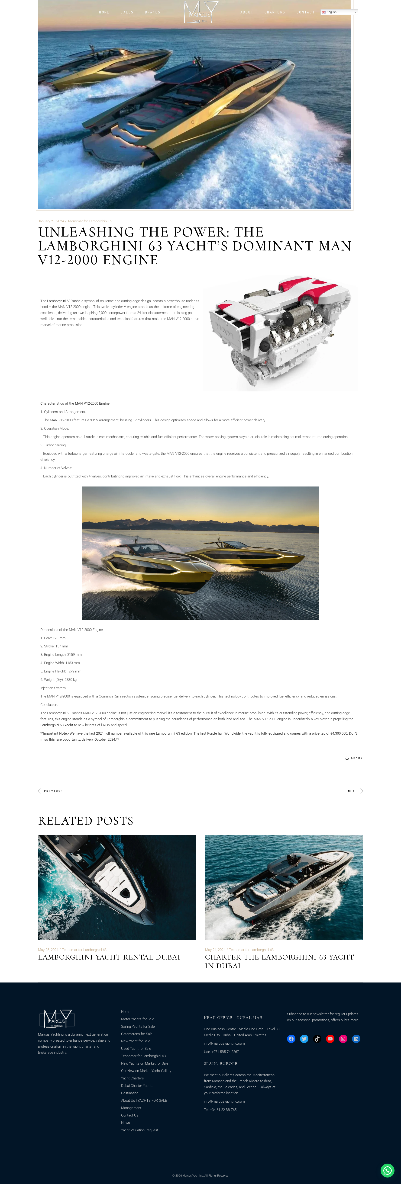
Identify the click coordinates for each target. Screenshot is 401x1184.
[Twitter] (304, 1039)
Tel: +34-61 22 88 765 (220, 1110)
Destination (129, 1093)
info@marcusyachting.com (224, 1043)
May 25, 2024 (48, 950)
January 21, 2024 (51, 221)
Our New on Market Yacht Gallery (146, 1071)
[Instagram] (343, 1039)
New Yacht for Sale (135, 1041)
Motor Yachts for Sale (137, 1019)
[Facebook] (291, 1039)
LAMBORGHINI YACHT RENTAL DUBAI (109, 957)
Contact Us (129, 1115)
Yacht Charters (132, 1078)
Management (131, 1108)
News (125, 1123)
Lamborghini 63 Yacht (63, 301)
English (331, 12)
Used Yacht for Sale (136, 1048)
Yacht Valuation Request (139, 1130)
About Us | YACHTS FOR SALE (144, 1100)
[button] (388, 1171)
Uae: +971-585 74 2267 (221, 1052)
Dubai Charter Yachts (137, 1086)
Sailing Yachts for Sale (138, 1026)
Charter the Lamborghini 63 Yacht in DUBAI (279, 961)
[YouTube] (330, 1039)
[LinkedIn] (356, 1039)
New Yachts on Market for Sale (144, 1063)
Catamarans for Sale (136, 1034)
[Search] (11, 12)
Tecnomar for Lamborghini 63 (90, 221)
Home (125, 1012)
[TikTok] (317, 1039)
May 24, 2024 (215, 950)
